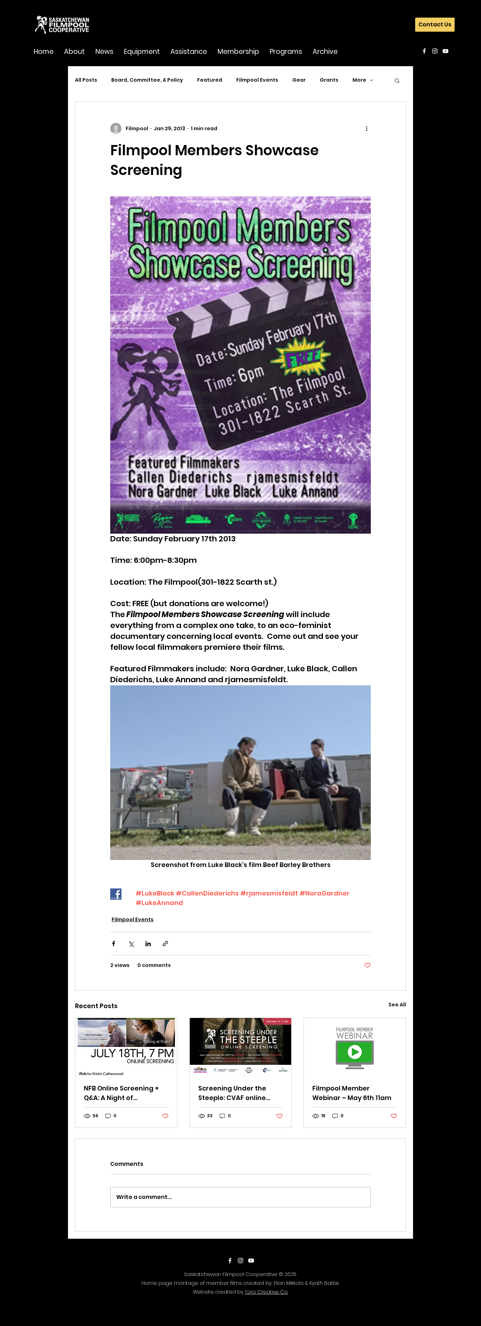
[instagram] (434, 51)
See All (397, 1004)
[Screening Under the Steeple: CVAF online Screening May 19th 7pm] (241, 1046)
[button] (74, 51)
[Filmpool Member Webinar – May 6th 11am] (355, 1046)
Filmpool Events (257, 80)
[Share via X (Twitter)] (130, 943)
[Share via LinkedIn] (148, 943)
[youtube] (445, 51)
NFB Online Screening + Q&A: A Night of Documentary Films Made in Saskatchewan (122, 1093)
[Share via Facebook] (113, 943)
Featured (209, 80)
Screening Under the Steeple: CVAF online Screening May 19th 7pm (238, 1093)
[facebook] (424, 51)
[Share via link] (165, 943)
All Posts (86, 80)
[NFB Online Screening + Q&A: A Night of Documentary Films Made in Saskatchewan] (126, 1046)
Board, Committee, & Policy (147, 80)
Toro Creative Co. (266, 1291)
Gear (299, 80)
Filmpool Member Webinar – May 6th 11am (352, 1093)
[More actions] (366, 128)
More (359, 80)
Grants (329, 80)
